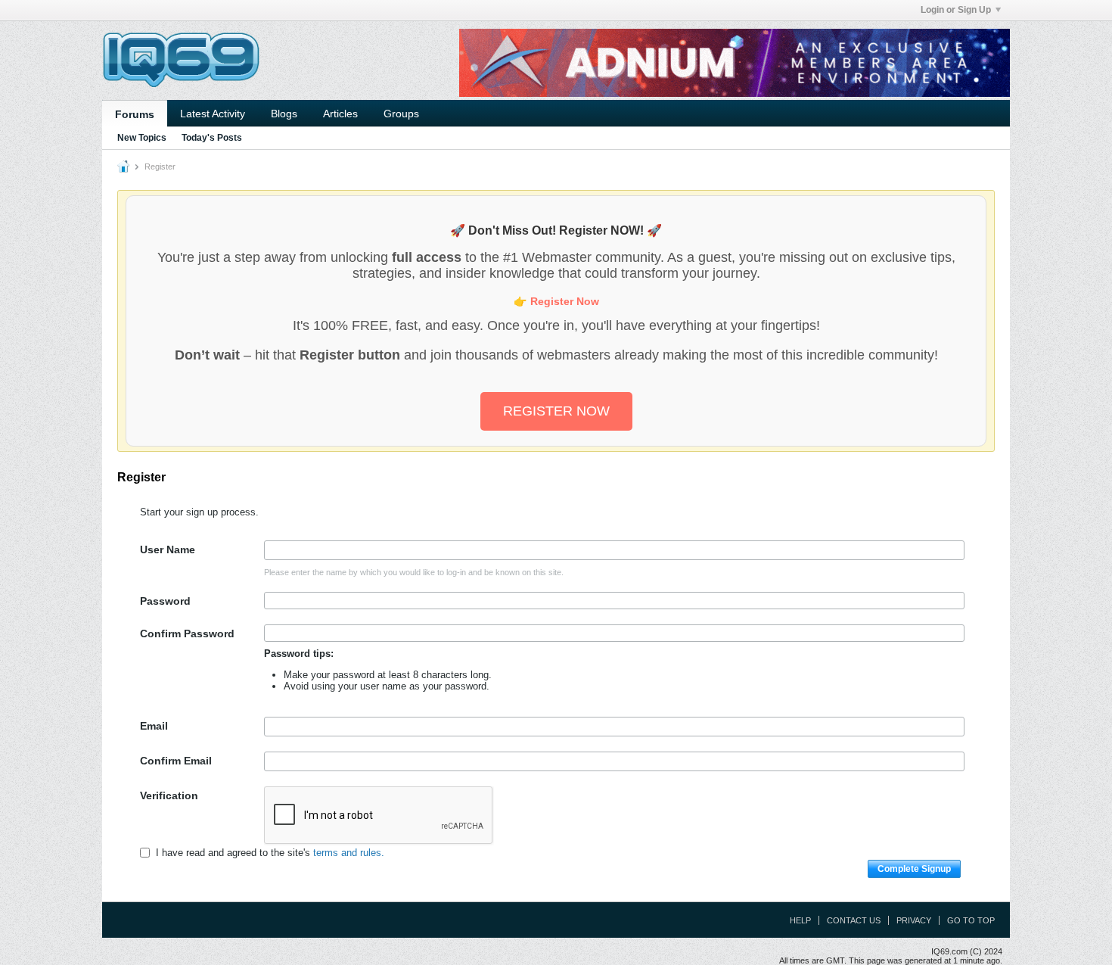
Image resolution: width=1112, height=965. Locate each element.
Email (154, 726)
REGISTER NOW (556, 411)
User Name (167, 549)
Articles (340, 113)
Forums (134, 114)
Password (165, 601)
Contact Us (854, 920)
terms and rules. (348, 852)
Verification (169, 795)
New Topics (141, 137)
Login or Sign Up (956, 10)
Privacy (913, 920)
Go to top (971, 920)
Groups (401, 113)
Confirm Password (187, 633)
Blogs (284, 113)
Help (800, 920)
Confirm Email (176, 761)
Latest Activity (212, 113)
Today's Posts (212, 137)
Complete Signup (914, 869)
